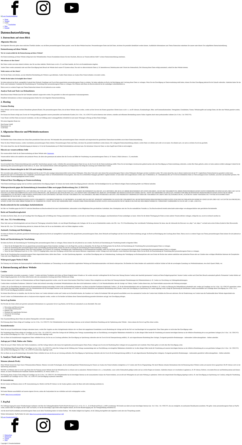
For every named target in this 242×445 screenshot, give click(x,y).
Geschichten (12, 24)
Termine (7, 21)
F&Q (6, 440)
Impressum (50, 153)
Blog (6, 26)
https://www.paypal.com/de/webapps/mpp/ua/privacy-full (47, 414)
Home (6, 19)
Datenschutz (8, 435)
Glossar (7, 438)
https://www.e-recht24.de (13, 394)
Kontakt (7, 28)
